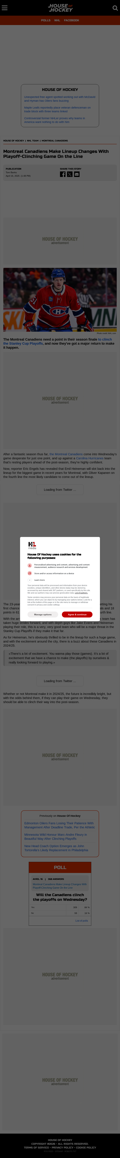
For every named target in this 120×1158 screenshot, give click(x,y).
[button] (60, 580)
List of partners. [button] (81, 593)
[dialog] (60, 579)
